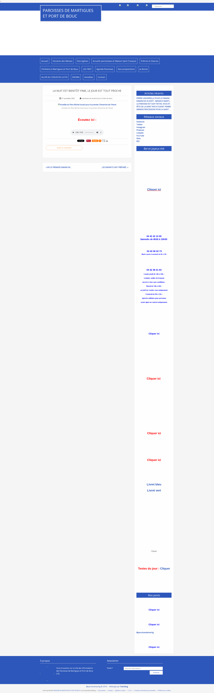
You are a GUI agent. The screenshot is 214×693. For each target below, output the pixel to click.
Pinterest (140, 130)
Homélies (88, 77)
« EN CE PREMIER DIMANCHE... (58, 167)
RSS (138, 141)
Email (109, 668)
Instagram (140, 127)
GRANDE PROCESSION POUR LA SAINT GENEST (156, 109)
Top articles (101, 690)
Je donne (143, 69)
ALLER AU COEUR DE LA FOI (54, 77)
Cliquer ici (154, 189)
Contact (101, 77)
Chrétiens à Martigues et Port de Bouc (59, 69)
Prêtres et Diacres (149, 61)
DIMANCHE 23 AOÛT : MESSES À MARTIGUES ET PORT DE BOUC (163, 101)
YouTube (140, 135)
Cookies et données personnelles (144, 690)
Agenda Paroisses (104, 69)
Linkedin (140, 133)
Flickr (138, 138)
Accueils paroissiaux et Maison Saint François (114, 61)
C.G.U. (130, 690)
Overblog (124, 686)
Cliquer (165, 568)
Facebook (140, 121)
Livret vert (154, 490)
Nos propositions (126, 69)
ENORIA (75, 77)
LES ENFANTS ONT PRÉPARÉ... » (115, 167)
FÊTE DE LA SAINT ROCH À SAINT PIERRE (153, 106)
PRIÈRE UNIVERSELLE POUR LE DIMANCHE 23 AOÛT (158, 98)
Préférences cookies (164, 690)
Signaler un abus (120, 690)
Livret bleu (154, 484)
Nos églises (82, 61)
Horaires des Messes (62, 61)
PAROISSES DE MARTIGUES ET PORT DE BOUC (68, 13)
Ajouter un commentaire (64, 148)
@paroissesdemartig (145, 632)
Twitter (139, 124)
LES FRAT (87, 69)
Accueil (44, 61)
